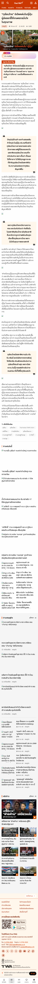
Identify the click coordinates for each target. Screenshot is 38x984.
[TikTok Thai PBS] (28, 951)
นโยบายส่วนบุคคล (7, 908)
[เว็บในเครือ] (2, 2)
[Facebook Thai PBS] (3, 951)
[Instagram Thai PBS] (11, 951)
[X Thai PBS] (7, 951)
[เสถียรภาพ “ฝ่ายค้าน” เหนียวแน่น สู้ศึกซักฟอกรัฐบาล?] (19, 809)
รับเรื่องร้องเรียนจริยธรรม (27, 908)
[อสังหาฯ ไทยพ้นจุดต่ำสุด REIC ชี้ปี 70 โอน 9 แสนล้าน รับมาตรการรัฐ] (19, 663)
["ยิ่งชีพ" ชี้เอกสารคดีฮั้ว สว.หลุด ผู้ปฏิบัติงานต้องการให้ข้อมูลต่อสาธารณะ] (8, 605)
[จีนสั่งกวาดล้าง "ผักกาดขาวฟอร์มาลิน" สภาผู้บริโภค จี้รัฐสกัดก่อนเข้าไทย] (8, 585)
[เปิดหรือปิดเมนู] (31, 3)
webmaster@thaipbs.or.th (17, 945)
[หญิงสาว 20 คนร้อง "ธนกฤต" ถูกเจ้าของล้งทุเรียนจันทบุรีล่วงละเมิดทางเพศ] (19, 543)
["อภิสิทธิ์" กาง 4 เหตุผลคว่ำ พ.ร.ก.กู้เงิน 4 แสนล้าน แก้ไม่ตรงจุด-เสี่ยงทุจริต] (19, 515)
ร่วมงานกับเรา (5, 912)
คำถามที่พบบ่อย (6, 905)
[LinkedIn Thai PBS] (3, 955)
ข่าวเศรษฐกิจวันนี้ (7, 435)
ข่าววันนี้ (31, 435)
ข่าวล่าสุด (5, 438)
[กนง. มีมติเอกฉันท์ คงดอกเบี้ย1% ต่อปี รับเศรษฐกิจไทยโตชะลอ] (8, 758)
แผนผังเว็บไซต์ (6, 902)
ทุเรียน (4, 427)
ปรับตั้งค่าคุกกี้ (23, 912)
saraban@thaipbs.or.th (27, 947)
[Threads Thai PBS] (16, 951)
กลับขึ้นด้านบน (29, 896)
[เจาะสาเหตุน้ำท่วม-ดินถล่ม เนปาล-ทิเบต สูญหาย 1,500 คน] (10, 832)
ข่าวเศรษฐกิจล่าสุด (20, 435)
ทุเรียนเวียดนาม (27, 431)
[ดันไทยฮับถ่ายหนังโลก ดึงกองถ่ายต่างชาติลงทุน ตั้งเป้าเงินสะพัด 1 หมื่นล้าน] (8, 770)
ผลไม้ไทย (5, 431)
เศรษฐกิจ (4, 26)
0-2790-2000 (8, 942)
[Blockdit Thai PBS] (33, 951)
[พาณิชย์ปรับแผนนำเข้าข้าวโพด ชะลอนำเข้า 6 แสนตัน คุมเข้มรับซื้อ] (19, 695)
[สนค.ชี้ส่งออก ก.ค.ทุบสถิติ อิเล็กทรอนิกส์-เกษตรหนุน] (8, 724)
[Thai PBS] (18, 3)
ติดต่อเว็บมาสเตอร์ (25, 905)
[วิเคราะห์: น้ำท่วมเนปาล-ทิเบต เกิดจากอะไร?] (28, 871)
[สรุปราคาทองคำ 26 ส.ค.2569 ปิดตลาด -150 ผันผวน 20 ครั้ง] (8, 565)
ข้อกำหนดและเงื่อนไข (25, 902)
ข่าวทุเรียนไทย (15, 431)
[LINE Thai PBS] (20, 951)
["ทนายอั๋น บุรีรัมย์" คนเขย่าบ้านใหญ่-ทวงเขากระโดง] (19, 459)
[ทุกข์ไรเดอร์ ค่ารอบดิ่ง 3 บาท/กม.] (28, 851)
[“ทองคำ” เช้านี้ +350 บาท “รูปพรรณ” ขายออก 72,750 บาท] (8, 734)
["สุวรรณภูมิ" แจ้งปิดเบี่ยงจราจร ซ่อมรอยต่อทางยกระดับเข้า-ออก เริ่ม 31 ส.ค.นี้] (8, 782)
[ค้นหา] (7, 3)
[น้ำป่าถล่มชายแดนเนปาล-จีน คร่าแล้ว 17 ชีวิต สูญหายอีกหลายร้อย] (19, 487)
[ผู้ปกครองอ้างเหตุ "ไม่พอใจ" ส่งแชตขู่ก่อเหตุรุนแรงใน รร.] (28, 832)
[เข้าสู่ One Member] (35, 2)
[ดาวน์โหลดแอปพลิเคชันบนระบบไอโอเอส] (19, 922)
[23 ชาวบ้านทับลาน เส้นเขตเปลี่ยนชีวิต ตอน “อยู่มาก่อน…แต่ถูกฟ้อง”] (10, 851)
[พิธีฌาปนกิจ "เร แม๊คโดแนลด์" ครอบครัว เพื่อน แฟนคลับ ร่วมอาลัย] (8, 595)
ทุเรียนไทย (12, 427)
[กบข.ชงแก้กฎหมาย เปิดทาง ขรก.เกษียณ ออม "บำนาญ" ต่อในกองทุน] (19, 631)
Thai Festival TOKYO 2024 (27, 427)
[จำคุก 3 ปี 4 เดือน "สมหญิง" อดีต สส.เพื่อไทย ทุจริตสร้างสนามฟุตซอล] (8, 575)
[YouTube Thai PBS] (24, 951)
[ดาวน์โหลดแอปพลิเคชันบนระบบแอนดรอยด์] (19, 927)
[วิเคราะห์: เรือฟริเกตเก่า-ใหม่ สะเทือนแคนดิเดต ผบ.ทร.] (10, 871)
